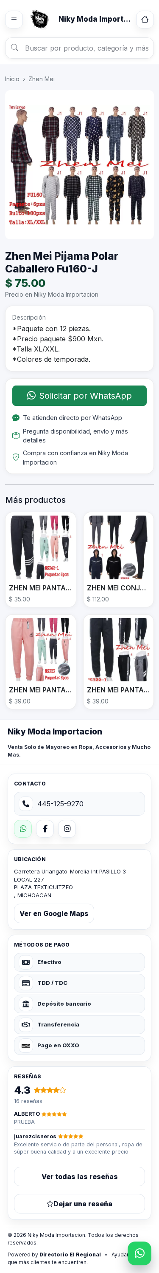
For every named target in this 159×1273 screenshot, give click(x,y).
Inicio (12, 78)
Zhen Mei (41, 78)
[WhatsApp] (23, 829)
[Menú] (14, 19)
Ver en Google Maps (54, 913)
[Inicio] (145, 19)
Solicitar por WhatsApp (85, 396)
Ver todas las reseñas (80, 1176)
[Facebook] (45, 829)
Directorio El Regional (70, 1254)
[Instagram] (67, 829)
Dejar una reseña (82, 1203)
